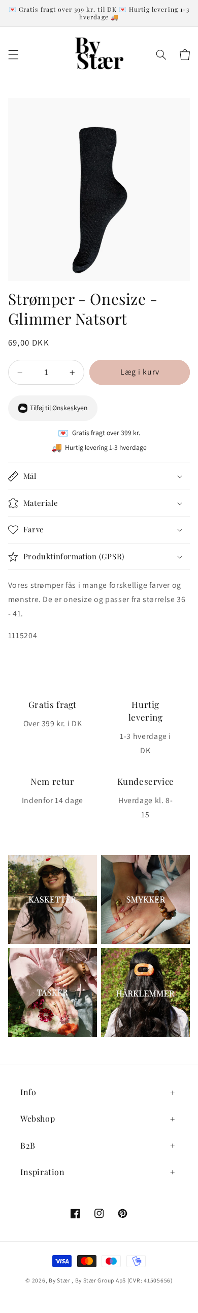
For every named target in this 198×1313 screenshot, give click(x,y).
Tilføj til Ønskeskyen (58, 407)
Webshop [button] (37, 1118)
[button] (13, 54)
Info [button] (28, 1092)
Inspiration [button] (42, 1171)
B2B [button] (28, 1145)
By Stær (59, 1280)
